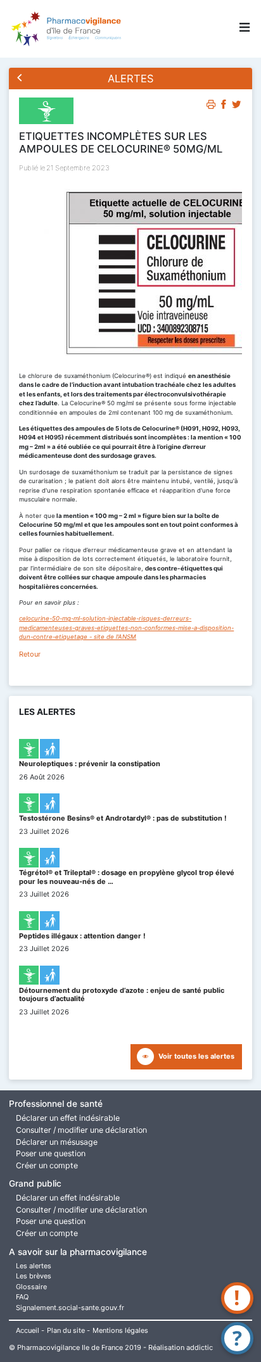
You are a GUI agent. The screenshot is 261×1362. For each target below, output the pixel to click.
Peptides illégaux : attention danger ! (82, 935)
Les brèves (33, 1275)
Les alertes (33, 1265)
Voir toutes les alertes (196, 1056)
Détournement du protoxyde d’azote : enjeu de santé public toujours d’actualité (121, 994)
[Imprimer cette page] (211, 106)
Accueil (27, 1330)
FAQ (22, 1296)
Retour (30, 654)
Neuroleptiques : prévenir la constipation (89, 763)
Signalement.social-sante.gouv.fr (70, 1307)
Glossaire (31, 1286)
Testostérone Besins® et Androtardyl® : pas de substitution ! (123, 818)
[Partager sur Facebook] (224, 106)
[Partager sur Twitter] (236, 106)
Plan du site (66, 1330)
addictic (199, 1347)
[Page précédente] (20, 79)
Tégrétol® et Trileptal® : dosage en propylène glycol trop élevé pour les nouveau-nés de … (126, 876)
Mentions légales (120, 1330)
